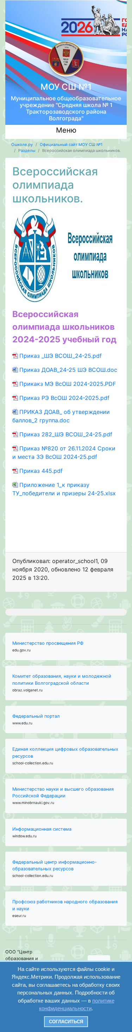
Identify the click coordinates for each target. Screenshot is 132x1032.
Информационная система (41, 829)
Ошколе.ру (22, 144)
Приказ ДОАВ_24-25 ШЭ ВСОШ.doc (68, 369)
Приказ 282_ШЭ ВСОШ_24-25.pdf (65, 434)
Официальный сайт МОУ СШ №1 (71, 144)
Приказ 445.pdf (41, 470)
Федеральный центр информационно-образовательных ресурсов (54, 865)
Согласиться (66, 1021)
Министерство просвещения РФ (47, 643)
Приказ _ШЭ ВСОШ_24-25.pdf (60, 355)
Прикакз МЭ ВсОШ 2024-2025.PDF (67, 383)
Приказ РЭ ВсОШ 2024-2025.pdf (64, 397)
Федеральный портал (36, 716)
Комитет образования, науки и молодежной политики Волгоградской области (61, 679)
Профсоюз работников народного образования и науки (65, 905)
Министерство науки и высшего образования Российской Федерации (63, 792)
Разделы (26, 150)
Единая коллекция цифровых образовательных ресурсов (65, 752)
